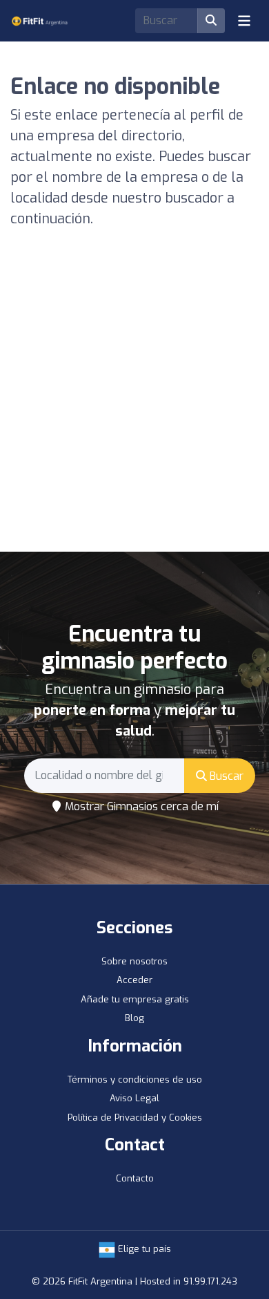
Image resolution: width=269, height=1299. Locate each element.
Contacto (135, 1178)
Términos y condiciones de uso (135, 1079)
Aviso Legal (134, 1098)
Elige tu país (143, 1249)
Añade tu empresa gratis (135, 999)
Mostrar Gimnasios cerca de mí (140, 806)
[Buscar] (211, 20)
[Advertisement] (134, 410)
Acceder (134, 980)
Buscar (225, 776)
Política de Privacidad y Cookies (135, 1117)
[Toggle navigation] (244, 21)
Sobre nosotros (134, 961)
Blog (134, 1018)
